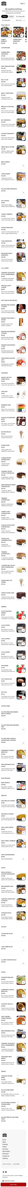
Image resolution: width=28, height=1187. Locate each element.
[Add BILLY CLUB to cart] (23, 85)
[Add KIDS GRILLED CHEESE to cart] (23, 806)
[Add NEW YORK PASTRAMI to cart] (23, 71)
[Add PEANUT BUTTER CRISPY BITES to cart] (23, 383)
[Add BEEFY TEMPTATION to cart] (23, 98)
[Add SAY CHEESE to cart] (23, 206)
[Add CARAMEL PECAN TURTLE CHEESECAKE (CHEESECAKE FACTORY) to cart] (23, 477)
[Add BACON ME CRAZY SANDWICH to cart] (23, 259)
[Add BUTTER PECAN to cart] (23, 437)
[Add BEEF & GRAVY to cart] (23, 165)
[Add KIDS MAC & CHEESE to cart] (23, 819)
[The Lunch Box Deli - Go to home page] (3, 3)
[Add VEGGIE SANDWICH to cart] (23, 233)
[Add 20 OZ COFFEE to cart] (23, 644)
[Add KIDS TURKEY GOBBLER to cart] (23, 846)
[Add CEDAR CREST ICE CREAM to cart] (23, 585)
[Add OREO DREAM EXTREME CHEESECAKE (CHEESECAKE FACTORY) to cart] (23, 491)
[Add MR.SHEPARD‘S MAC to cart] (23, 891)
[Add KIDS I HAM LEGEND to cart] (23, 832)
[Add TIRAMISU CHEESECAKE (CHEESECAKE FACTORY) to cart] (23, 504)
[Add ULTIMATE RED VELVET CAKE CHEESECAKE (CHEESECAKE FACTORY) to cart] (23, 571)
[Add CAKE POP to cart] (23, 397)
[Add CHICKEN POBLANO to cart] (23, 982)
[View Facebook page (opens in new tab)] (3, 1172)
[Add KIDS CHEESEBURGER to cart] (23, 859)
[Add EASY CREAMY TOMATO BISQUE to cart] (23, 1022)
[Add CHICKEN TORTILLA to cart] (23, 1009)
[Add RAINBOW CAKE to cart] (23, 410)
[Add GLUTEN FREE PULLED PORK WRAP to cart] (23, 1122)
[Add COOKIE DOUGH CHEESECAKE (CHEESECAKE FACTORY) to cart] (23, 464)
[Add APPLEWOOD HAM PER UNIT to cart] (23, 364)
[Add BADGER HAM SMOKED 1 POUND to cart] (23, 337)
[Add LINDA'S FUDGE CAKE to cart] (23, 598)
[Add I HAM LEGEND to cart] (23, 179)
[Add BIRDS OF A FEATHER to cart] (23, 112)
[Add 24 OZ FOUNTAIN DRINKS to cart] (23, 617)
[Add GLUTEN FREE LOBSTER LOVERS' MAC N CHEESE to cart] (23, 743)
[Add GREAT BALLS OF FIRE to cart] (23, 152)
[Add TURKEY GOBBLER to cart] (9, 35)
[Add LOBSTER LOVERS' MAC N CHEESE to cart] (23, 905)
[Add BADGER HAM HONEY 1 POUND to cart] (23, 324)
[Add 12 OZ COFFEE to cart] (23, 657)
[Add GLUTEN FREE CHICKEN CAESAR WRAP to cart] (23, 1108)
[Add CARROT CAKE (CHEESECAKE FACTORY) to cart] (23, 518)
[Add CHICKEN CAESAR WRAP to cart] (23, 1082)
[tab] (4, 16)
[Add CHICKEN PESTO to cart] (23, 918)
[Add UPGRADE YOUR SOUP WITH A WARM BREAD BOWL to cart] (23, 279)
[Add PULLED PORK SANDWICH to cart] (23, 192)
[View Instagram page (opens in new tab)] (6, 1172)
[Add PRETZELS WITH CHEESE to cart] (23, 292)
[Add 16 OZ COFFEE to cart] (23, 630)
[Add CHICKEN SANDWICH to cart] (23, 139)
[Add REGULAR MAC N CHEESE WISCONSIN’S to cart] (23, 878)
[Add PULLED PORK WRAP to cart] (23, 1095)
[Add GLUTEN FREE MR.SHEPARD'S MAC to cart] (23, 729)
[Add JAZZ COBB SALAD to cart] (23, 950)
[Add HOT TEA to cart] (23, 697)
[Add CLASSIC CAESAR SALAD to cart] (23, 963)
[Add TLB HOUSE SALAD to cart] (23, 937)
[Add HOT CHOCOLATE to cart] (23, 684)
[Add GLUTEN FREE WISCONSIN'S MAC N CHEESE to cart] (23, 716)
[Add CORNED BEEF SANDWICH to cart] (22, 35)
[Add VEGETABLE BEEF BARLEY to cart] (23, 1063)
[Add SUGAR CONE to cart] (23, 450)
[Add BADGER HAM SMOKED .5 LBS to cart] (23, 351)
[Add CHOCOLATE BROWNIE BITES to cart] (23, 423)
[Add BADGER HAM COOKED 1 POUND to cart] (23, 311)
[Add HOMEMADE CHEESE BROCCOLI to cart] (23, 756)
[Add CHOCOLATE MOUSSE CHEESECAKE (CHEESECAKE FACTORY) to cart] (23, 531)
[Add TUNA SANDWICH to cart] (23, 246)
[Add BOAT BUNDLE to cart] (23, 788)
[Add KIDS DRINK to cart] (23, 671)
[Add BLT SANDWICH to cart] (23, 125)
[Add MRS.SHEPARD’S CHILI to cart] (23, 769)
